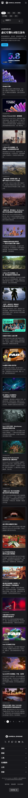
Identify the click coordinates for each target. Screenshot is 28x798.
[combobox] (11, 22)
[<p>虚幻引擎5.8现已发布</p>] (14, 46)
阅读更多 (4, 44)
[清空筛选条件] (19, 21)
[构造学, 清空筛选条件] (10, 20)
